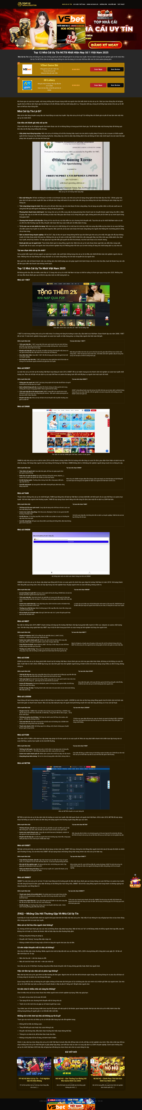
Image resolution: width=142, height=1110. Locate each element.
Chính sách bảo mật (46, 1101)
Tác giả (100, 1101)
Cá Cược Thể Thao (79, 4)
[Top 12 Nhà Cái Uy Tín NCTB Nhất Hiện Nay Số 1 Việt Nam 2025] (27, 4)
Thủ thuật (121, 4)
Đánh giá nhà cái (92, 4)
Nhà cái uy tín (67, 4)
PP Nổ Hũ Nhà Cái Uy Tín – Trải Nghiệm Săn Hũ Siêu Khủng (34, 1080)
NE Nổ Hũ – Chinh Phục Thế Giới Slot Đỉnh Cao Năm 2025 (108, 1080)
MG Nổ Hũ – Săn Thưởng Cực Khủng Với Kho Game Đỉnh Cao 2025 (71, 1080)
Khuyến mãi (112, 4)
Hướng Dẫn (103, 4)
